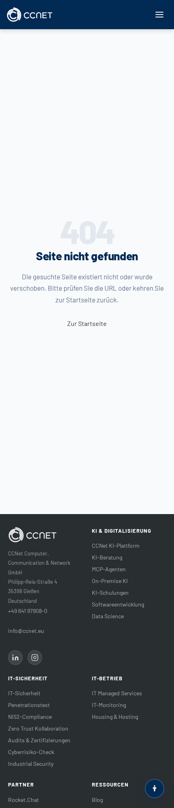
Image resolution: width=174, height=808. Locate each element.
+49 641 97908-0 (27, 610)
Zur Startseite (87, 323)
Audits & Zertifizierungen (39, 740)
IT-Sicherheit (24, 693)
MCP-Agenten (109, 569)
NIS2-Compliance (30, 716)
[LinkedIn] (15, 657)
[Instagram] (35, 657)
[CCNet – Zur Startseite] (29, 14)
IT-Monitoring (109, 704)
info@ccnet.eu (26, 630)
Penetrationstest (29, 704)
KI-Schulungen (110, 592)
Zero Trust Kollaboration (38, 728)
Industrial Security (30, 763)
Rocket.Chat (23, 799)
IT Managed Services (117, 693)
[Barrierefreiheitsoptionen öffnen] (154, 788)
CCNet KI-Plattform (116, 545)
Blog (97, 799)
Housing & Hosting (115, 716)
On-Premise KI (110, 580)
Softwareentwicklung (118, 604)
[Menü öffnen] (159, 14)
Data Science (108, 616)
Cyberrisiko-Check (31, 751)
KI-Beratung (107, 557)
